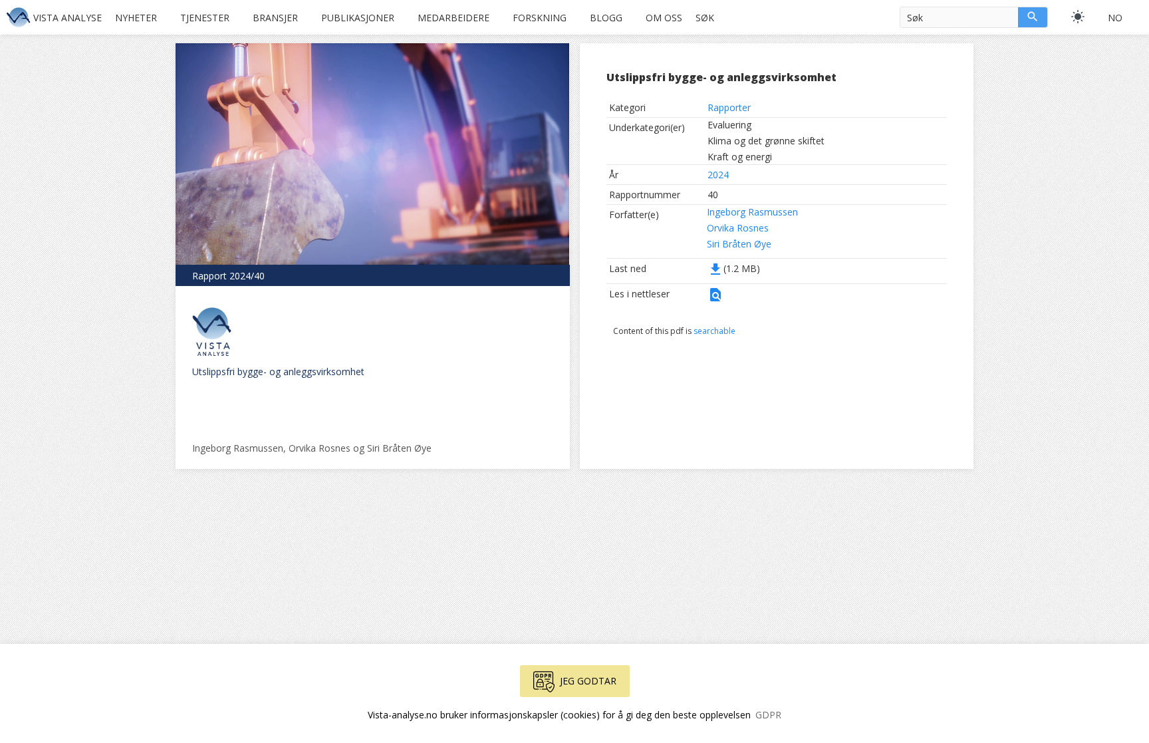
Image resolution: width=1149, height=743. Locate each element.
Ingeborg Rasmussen (752, 212)
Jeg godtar (588, 680)
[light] (1078, 16)
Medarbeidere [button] (453, 17)
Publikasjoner (357, 17)
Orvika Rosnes (738, 228)
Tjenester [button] (204, 17)
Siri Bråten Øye (739, 243)
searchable (714, 331)
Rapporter (729, 107)
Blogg (606, 17)
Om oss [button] (664, 17)
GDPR (768, 714)
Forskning (540, 17)
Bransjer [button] (275, 17)
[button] (715, 299)
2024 (718, 174)
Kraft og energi (739, 156)
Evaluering (729, 124)
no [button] (1115, 17)
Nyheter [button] (136, 17)
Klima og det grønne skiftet (766, 140)
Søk (705, 17)
